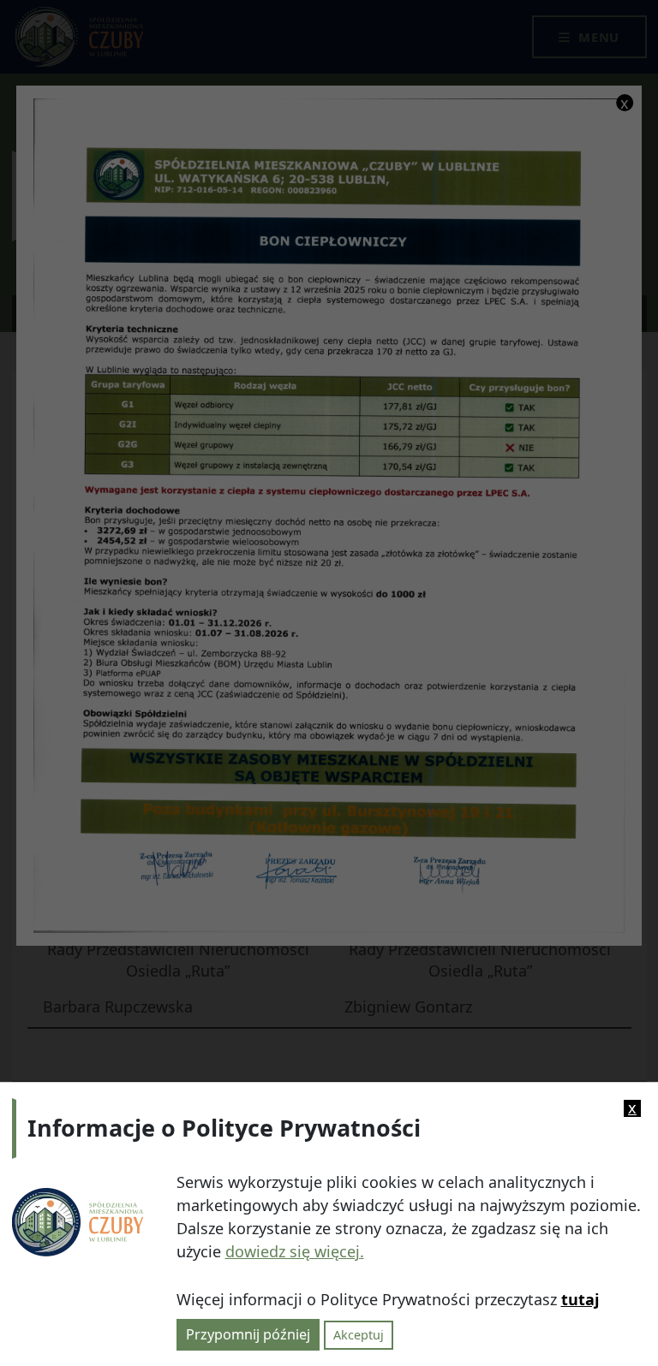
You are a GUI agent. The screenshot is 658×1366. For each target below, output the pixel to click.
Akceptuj (358, 1335)
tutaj (580, 1299)
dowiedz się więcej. (294, 1251)
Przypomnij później (248, 1334)
